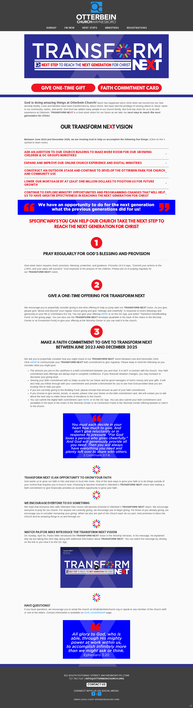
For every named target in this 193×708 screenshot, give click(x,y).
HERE (104, 314)
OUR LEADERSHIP (94, 612)
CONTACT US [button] (97, 684)
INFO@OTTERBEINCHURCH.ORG (105, 678)
